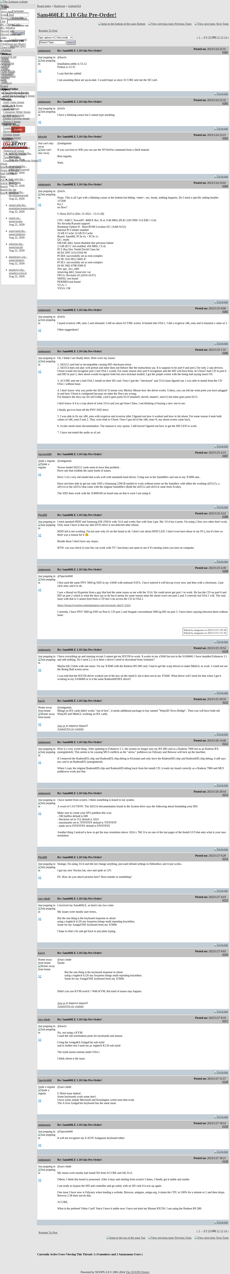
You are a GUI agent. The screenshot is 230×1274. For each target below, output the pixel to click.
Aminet (4, 60)
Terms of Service (9, 170)
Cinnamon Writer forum (16, 111)
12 (218, 37)
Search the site (8, 189)
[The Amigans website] (14, 1)
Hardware (59, 6)
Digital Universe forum (16, 118)
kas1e (41, 700)
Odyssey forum (12, 137)
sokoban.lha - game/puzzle (16, 245)
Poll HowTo (7, 179)
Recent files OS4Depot (13, 18)
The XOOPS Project (137, 1272)
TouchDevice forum (14, 154)
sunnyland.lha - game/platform (17, 232)
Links (3, 37)
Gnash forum (10, 128)
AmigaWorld (7, 76)
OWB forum (10, 141)
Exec (3, 79)
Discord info (7, 31)
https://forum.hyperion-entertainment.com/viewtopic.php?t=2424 (93, 605)
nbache (42, 136)
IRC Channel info (10, 24)
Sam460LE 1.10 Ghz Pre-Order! (76, 15)
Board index (44, 6)
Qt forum (8, 144)
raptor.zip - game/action (15, 220)
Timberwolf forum (13, 150)
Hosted (4, 86)
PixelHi (42, 515)
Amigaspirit (7, 63)
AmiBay (5, 69)
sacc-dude (44, 898)
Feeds (3, 8)
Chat (2, 21)
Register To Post (48, 30)
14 (225, 37)
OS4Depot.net (8, 44)
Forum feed (7, 14)
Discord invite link (10, 34)
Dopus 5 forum (11, 121)
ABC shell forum (13, 105)
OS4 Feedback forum (15, 92)
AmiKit (4, 66)
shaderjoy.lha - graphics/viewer (18, 271)
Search (4, 186)
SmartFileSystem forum (16, 147)
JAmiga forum (11, 134)
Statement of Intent (10, 167)
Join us (61, 725)
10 (209, 37)
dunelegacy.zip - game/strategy (18, 258)
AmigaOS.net (8, 56)
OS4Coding (7, 73)
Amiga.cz (6, 82)
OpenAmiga (7, 47)
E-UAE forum (11, 124)
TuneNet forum (12, 157)
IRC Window (7, 27)
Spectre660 (45, 454)
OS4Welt (5, 50)
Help (3, 176)
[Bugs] (21, 44)
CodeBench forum (13, 115)
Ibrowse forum (11, 131)
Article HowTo (8, 183)
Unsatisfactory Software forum (20, 160)
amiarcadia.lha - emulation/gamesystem (21, 207)
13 (221, 37)
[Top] (221, 92)
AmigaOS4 (74, 6)
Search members (9, 192)
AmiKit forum (11, 108)
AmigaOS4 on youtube (70, 729)
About (3, 163)
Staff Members (8, 173)
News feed (6, 11)
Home (3, 5)
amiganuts (44, 50)
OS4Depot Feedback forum (19, 95)
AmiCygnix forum (13, 102)
